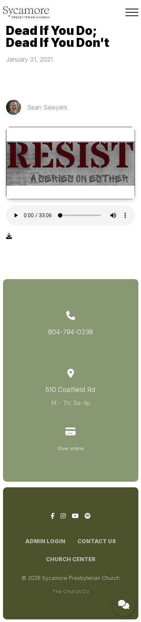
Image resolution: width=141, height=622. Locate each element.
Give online (71, 448)
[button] (132, 12)
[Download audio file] (9, 235)
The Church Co (70, 591)
